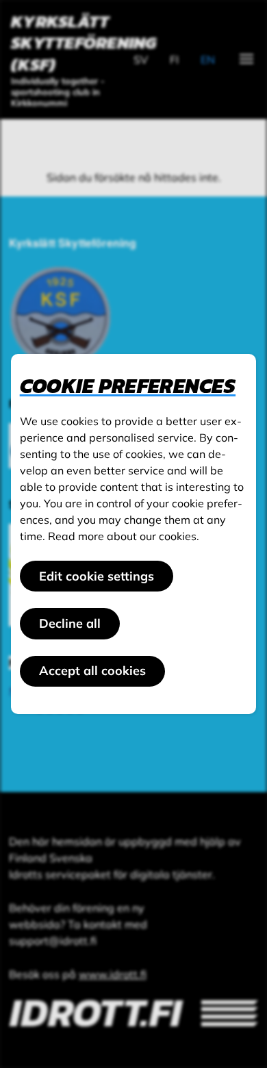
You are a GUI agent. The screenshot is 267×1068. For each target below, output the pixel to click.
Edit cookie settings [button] (96, 576)
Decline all (70, 623)
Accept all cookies (92, 670)
